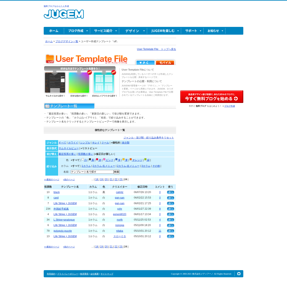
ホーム (54, 31)
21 (111, 179)
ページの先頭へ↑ (238, 273)
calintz (119, 192)
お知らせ (214, 31)
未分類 (125, 142)
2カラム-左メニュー (128, 165)
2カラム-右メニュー (104, 165)
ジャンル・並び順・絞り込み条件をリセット (149, 137)
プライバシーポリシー (67, 274)
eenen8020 (119, 214)
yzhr (119, 208)
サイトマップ (107, 274)
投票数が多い (85, 154)
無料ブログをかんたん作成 (56, 6)
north (120, 219)
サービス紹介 (104, 31)
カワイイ (73, 142)
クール (105, 142)
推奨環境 (84, 274)
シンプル (85, 142)
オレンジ (137, 160)
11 (160, 230)
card (56, 197)
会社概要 (94, 274)
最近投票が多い (67, 154)
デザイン (133, 31)
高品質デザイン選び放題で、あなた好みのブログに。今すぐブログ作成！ (211, 96)
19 (102, 179)
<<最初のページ (51, 179)
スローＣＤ (119, 236)
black (57, 192)
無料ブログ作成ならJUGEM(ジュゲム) (64, 16)
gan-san (119, 197)
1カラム (86, 165)
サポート (192, 31)
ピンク (109, 160)
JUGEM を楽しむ (164, 31)
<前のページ (69, 179)
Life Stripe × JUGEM (65, 203)
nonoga (119, 225)
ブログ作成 (77, 31)
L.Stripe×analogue (64, 219)
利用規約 (51, 274)
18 (97, 179)
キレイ (96, 142)
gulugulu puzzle (63, 230)
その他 (156, 165)
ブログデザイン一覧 (66, 41)
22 (116, 179)
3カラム (145, 165)
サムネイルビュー (69, 148)
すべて (62, 142)
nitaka (119, 230)
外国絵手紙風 (61, 208)
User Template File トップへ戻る (156, 49)
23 (121, 179)
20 (106, 179)
